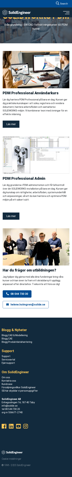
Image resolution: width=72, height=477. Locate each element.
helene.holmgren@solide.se (27, 304)
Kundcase (7, 384)
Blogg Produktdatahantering (17, 342)
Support (6, 356)
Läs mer (11, 124)
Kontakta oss (9, 380)
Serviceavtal (8, 359)
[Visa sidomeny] (66, 12)
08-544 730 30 (19, 293)
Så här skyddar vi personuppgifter (20, 390)
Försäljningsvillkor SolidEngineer (19, 387)
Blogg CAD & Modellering (15, 335)
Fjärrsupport (8, 363)
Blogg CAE (7, 338)
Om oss (6, 377)
